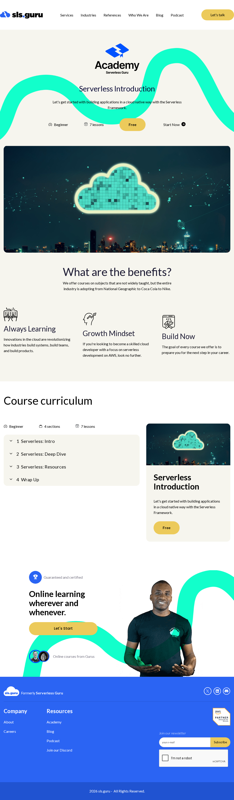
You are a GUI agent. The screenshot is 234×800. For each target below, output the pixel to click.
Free (132, 124)
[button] (66, 15)
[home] (21, 15)
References (112, 15)
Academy (54, 722)
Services (66, 15)
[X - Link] (208, 691)
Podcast (177, 15)
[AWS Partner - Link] (221, 717)
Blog (159, 15)
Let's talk (217, 15)
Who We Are (138, 15)
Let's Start (63, 628)
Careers (10, 731)
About (9, 722)
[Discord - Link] (226, 691)
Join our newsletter (172, 733)
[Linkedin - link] (217, 691)
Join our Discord (59, 750)
